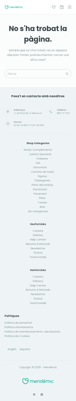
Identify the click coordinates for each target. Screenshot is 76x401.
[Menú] (69, 7)
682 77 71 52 (63, 113)
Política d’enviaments (19, 327)
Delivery (38, 235)
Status (38, 252)
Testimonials (38, 257)
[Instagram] (42, 394)
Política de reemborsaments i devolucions (32, 331)
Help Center (38, 239)
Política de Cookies (17, 336)
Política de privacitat (18, 323)
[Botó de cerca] (67, 74)
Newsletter (38, 248)
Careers (38, 231)
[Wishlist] (53, 7)
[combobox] (34, 73)
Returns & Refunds (38, 244)
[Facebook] (34, 394)
